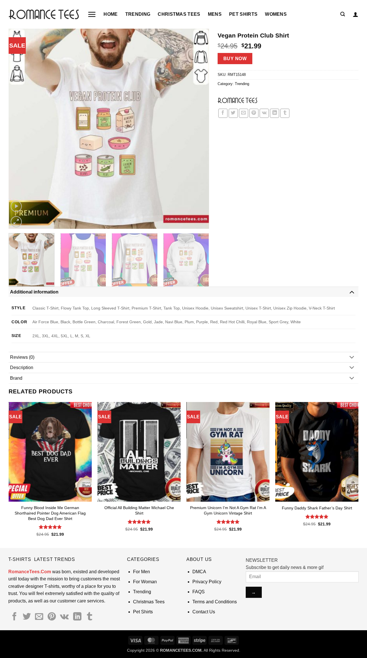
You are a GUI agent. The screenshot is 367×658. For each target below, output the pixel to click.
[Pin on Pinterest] (254, 113)
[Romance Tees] (237, 100)
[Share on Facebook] (223, 113)
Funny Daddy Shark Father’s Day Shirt (317, 508)
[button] (91, 14)
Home (111, 14)
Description (21, 367)
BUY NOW (235, 58)
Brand (16, 378)
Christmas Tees (179, 14)
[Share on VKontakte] (264, 113)
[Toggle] (352, 291)
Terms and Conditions (214, 601)
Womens (276, 14)
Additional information (34, 291)
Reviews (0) (22, 357)
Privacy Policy (206, 581)
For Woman (145, 581)
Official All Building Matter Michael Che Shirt (139, 510)
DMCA (199, 571)
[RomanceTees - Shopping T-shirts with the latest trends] (44, 14)
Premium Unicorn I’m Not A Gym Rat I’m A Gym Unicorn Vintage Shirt (228, 510)
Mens (215, 14)
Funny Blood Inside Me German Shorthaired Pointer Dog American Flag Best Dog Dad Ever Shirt (50, 513)
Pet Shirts (243, 14)
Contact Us (203, 611)
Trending (138, 14)
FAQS (198, 591)
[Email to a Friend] (243, 113)
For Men (141, 571)
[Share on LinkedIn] (274, 113)
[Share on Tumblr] (285, 113)
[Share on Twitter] (233, 113)
